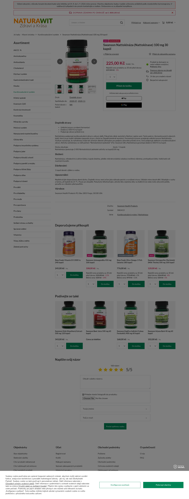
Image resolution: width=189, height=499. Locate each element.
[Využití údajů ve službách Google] (33, 486)
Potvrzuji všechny (163, 485)
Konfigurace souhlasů (120, 485)
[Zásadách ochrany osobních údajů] (20, 484)
